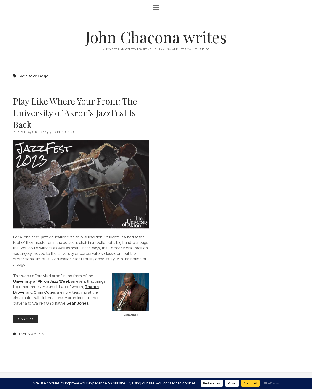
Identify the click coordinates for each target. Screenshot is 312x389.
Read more (27, 320)
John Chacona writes (156, 37)
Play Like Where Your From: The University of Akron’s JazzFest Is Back (75, 112)
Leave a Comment (32, 334)
